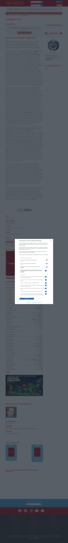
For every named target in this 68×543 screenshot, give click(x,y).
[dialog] (34, 271)
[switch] (46, 260)
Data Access (34, 302)
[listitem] (34, 257)
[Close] (51, 241)
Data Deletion (28, 302)
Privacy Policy (39, 302)
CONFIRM (27, 298)
